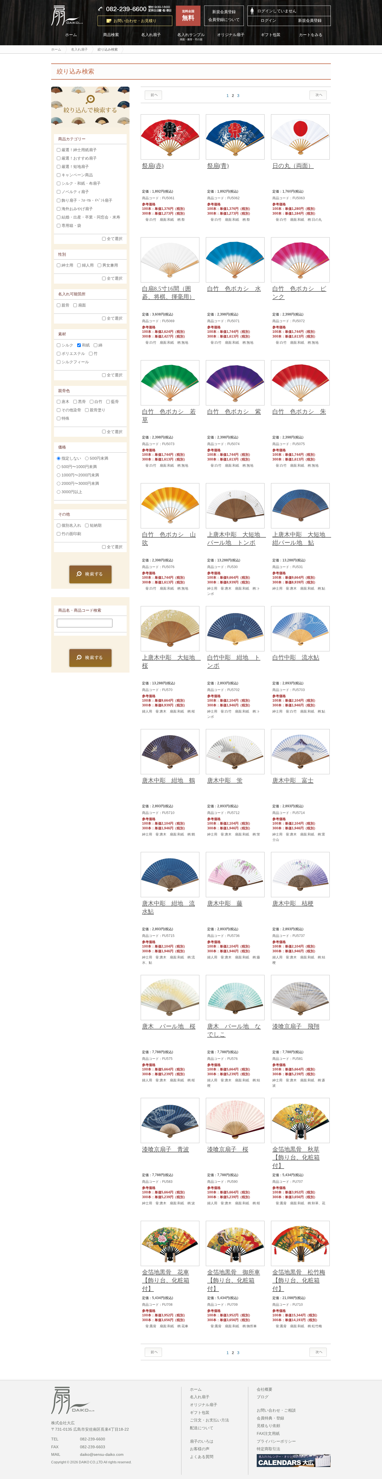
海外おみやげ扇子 (77, 208)
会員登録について (224, 19)
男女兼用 (110, 265)
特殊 (65, 418)
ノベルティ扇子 (75, 192)
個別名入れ (71, 525)
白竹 (98, 401)
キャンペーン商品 (77, 175)
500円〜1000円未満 (79, 466)
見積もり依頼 (268, 1425)
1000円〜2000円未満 (80, 475)
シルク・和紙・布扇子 (81, 183)
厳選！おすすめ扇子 (79, 158)
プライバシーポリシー (276, 1441)
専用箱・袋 (71, 225)
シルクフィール (75, 362)
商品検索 (111, 35)
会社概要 (264, 1389)
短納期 (96, 525)
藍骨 (115, 401)
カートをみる (311, 35)
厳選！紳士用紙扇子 (79, 150)
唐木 (65, 401)
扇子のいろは (201, 1441)
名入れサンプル (191, 37)
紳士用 (67, 265)
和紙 (86, 345)
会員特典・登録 (270, 1418)
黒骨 (82, 401)
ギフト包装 (271, 35)
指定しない (71, 458)
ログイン (268, 20)
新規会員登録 (224, 12)
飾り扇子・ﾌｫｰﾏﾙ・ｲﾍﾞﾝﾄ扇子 (87, 200)
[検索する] (90, 574)
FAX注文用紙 (268, 1433)
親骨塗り (97, 410)
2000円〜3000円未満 (80, 483)
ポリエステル (73, 353)
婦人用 (88, 265)
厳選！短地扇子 (75, 167)
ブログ (262, 1397)
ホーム (71, 35)
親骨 (65, 305)
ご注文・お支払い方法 (209, 1420)
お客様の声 (199, 1449)
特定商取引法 (268, 1449)
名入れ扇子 (151, 35)
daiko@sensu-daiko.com (102, 1454)
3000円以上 (72, 492)
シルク (67, 345)
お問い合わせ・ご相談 (276, 1410)
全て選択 (114, 238)
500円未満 (99, 458)
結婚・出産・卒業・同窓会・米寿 (91, 217)
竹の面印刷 (71, 533)
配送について (201, 1428)
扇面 (82, 305)
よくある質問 (201, 1456)
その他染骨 (71, 410)
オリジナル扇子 (231, 35)
